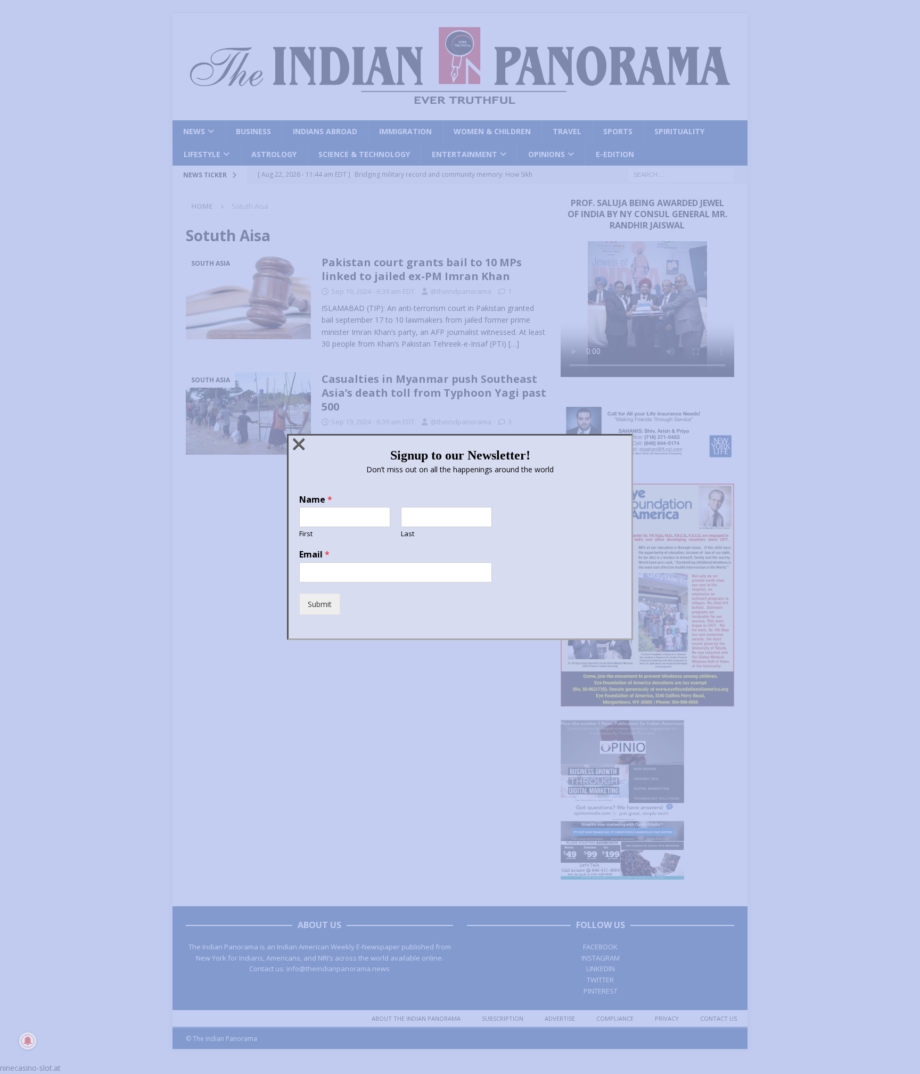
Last (407, 533)
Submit (320, 604)
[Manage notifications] (27, 1041)
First (306, 533)
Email (314, 554)
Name (315, 499)
